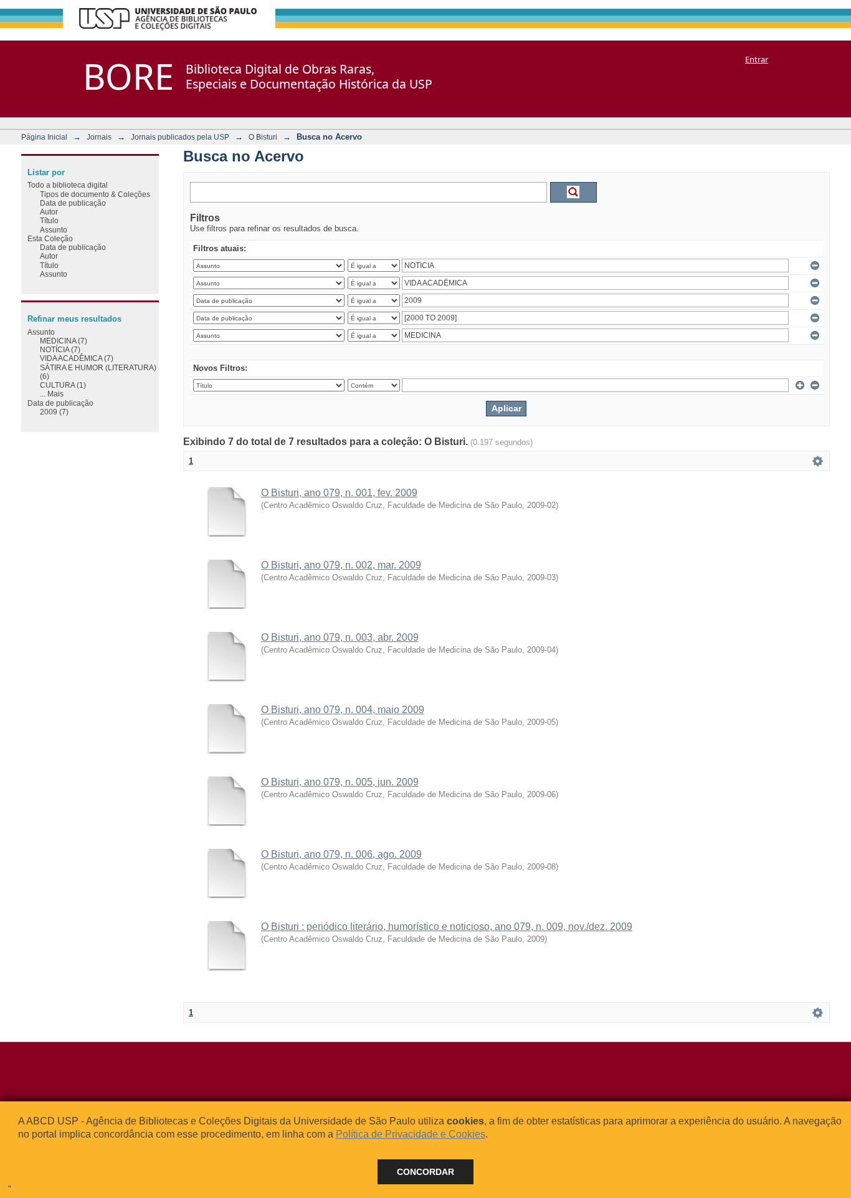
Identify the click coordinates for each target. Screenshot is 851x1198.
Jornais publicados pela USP (180, 137)
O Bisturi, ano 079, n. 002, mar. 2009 (341, 565)
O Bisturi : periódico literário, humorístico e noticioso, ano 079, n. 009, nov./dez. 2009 (446, 926)
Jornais (99, 137)
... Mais (52, 394)
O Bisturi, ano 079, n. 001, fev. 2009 (339, 492)
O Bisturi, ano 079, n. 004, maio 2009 (342, 709)
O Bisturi (263, 137)
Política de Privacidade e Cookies (410, 1134)
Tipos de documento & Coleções (95, 194)
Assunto (53, 230)
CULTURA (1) (63, 385)
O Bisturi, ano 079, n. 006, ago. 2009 (341, 854)
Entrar (756, 59)
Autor (49, 212)
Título (49, 220)
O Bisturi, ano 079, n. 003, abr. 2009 (340, 637)
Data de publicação (73, 203)
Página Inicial (44, 137)
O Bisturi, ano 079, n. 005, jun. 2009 (340, 782)
